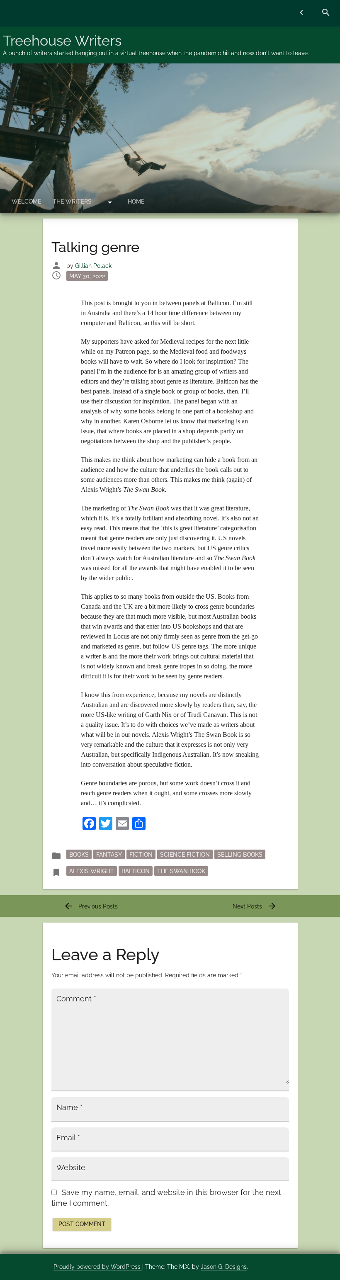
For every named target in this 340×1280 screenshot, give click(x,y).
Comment (76, 999)
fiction (141, 854)
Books (79, 854)
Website (70, 1167)
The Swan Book (181, 870)
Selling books (239, 854)
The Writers (72, 201)
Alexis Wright (91, 870)
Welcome (26, 201)
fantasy (109, 854)
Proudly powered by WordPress (97, 1266)
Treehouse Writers (62, 40)
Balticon (135, 870)
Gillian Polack (93, 265)
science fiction (185, 854)
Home (136, 201)
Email (68, 1138)
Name (69, 1107)
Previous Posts (90, 906)
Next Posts (255, 906)
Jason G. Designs (224, 1266)
